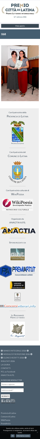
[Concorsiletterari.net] (17, 289)
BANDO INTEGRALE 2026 (15, 350)
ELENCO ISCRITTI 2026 (14, 357)
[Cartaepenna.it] (17, 301)
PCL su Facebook (8, 371)
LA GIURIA (5, 364)
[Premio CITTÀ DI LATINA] (20, 6)
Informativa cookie (23, 436)
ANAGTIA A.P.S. (7, 375)
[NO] (37, 432)
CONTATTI (6, 368)
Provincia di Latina (8, 413)
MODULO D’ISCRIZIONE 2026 (16, 354)
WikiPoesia (5, 420)
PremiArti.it (6, 423)
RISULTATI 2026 (8, 361)
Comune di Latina (8, 416)
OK (13, 436)
